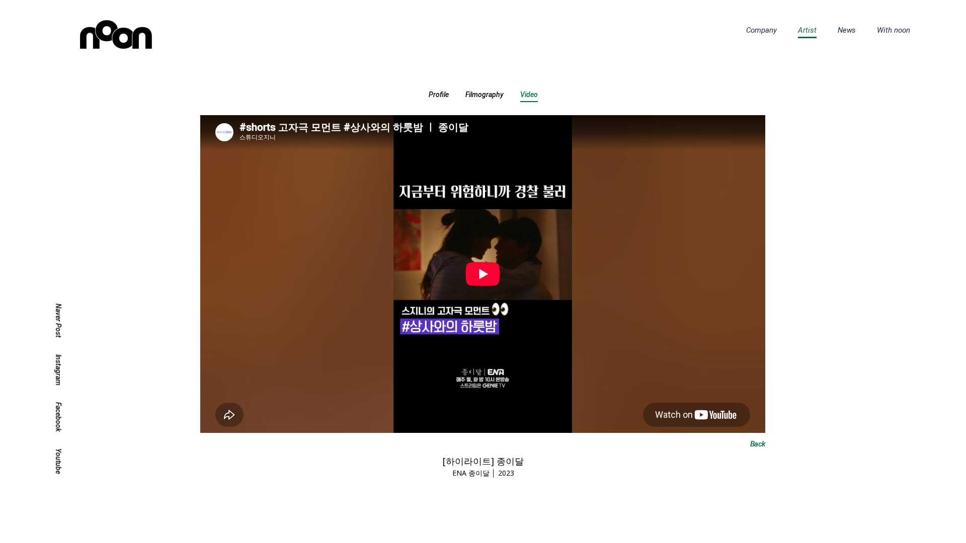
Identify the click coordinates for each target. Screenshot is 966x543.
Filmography (484, 94)
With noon (893, 30)
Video (529, 94)
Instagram (58, 370)
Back (758, 443)
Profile (439, 94)
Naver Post (58, 321)
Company (761, 30)
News (847, 30)
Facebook (58, 417)
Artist (807, 30)
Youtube (58, 461)
